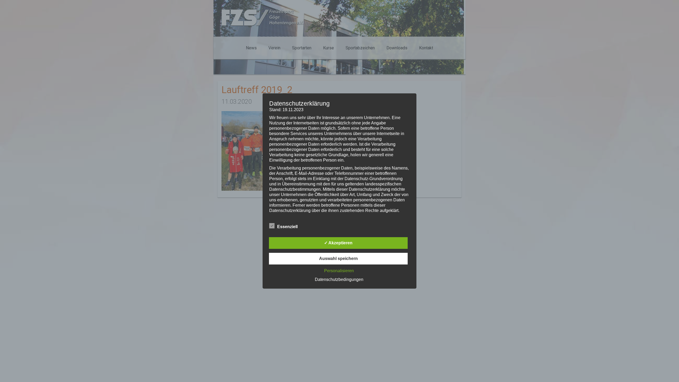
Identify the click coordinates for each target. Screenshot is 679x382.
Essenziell (287, 226)
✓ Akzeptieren (338, 243)
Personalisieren (339, 270)
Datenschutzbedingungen (339, 279)
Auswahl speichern (338, 258)
